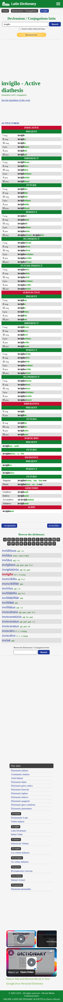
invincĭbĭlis (13, 579)
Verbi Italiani (17, 778)
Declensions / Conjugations (24, 11)
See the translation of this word (15, 100)
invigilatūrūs (16, 569)
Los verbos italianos (20, 852)
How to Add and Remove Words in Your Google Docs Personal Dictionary (31, 952)
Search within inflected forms (33, 29)
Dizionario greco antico (22, 785)
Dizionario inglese (19, 793)
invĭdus (15, 555)
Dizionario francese (20, 789)
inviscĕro (14, 631)
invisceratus (18, 621)
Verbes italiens (17, 821)
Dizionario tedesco (19, 797)
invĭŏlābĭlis (13, 593)
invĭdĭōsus (13, 550)
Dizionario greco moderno (23, 804)
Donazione (31, 35)
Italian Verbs (17, 834)
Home (5, 11)
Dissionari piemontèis (21, 889)
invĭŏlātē (10, 602)
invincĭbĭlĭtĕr (12, 583)
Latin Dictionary (18, 830)
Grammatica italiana (20, 774)
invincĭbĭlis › (54, 525)
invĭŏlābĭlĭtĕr (13, 598)
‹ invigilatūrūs (9, 525)
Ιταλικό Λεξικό (18, 880)
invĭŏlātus (12, 607)
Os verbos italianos (20, 862)
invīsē (8, 640)
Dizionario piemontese (21, 808)
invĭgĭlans (17, 564)
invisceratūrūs (17, 616)
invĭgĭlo (44, 11)
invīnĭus (11, 588)
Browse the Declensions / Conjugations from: (32, 647)
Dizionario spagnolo (20, 801)
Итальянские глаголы (22, 871)
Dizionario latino (19, 782)
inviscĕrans (19, 612)
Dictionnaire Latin (19, 817)
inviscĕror (15, 635)
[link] (11, 953)
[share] (50, 951)
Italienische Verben (20, 843)
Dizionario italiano (19, 770)
